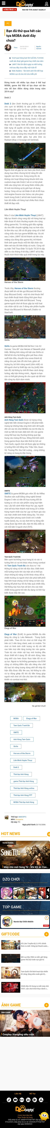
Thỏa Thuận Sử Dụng (25, 1117)
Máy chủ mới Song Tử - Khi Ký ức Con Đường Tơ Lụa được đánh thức (25, 867)
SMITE (16, 732)
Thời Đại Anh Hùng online (23, 788)
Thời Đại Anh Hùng (21, 774)
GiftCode (10, 934)
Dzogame (19, 819)
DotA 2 (7, 103)
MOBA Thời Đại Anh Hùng (23, 802)
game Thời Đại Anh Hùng (23, 781)
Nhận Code (34, 945)
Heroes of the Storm (22, 753)
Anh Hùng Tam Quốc (21, 739)
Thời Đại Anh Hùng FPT (22, 795)
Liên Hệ (18, 1094)
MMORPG (22, 817)
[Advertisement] (25, 1064)
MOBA (16, 718)
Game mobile (8, 843)
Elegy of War (10, 634)
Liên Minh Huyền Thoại (22, 760)
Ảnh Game (11, 1005)
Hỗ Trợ (32, 1094)
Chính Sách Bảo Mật (25, 1115)
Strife (15, 746)
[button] (48, 896)
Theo (15, 47)
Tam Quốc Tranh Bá (21, 725)
